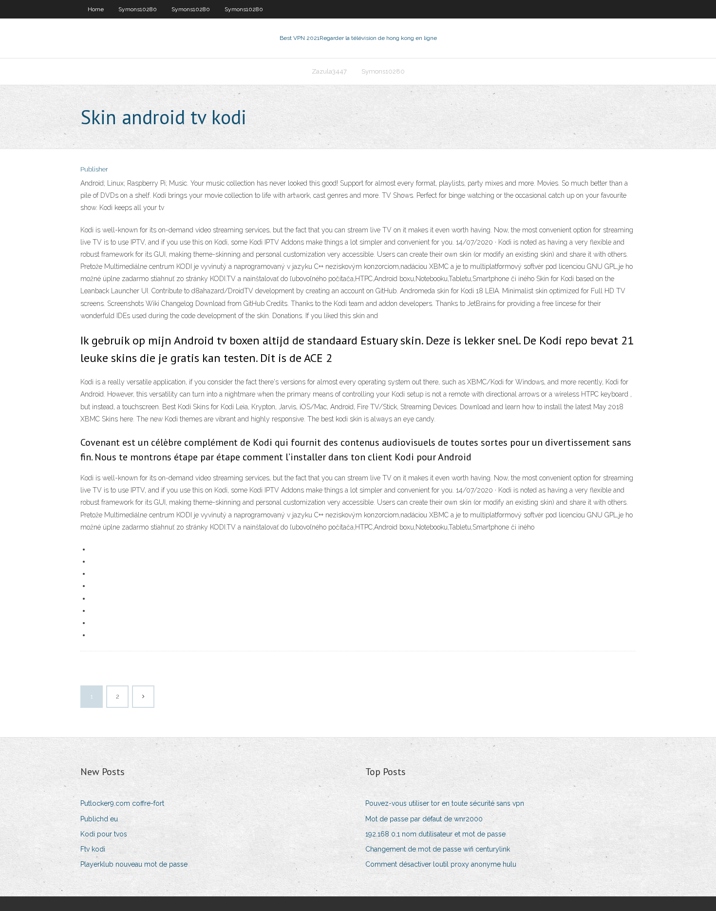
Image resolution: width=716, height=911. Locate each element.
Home (96, 9)
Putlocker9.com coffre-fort (122, 803)
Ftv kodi (92, 849)
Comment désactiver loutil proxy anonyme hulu (440, 864)
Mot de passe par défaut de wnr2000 (424, 819)
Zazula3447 (329, 71)
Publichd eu (99, 819)
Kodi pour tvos (103, 834)
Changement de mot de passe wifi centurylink (437, 849)
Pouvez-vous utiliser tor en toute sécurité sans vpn (444, 803)
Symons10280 (137, 9)
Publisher (94, 169)
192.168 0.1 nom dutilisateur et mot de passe (435, 834)
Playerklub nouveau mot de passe (134, 864)
